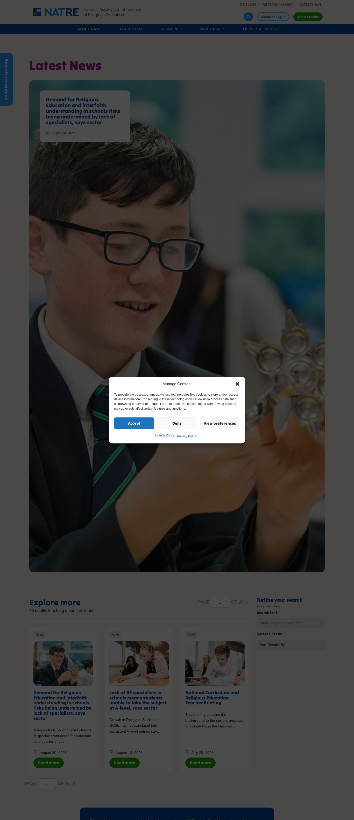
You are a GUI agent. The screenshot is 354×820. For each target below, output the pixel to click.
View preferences (220, 422)
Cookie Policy (164, 435)
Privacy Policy (187, 436)
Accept (134, 422)
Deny (177, 422)
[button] (237, 384)
